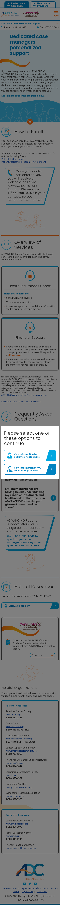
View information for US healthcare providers (27, 469)
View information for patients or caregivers (27, 455)
